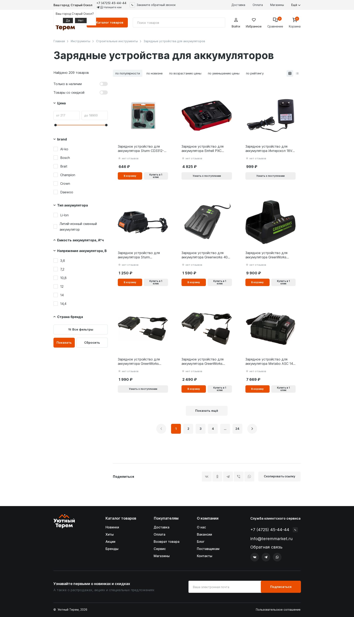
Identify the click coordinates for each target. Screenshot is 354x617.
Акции (110, 541)
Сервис (160, 549)
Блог (200, 541)
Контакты (204, 556)
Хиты (110, 534)
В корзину (130, 175)
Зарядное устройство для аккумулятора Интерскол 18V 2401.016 (268, 148)
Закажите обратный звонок (156, 5)
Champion (67, 175)
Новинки (112, 527)
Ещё (294, 5)
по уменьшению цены (223, 73)
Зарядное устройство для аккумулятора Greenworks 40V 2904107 (206, 255)
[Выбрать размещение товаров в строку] (297, 73)
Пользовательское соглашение (278, 609)
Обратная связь (266, 547)
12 (62, 286)
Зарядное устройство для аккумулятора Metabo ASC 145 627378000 (270, 361)
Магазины (277, 5)
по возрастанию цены (185, 73)
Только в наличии (67, 84)
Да (68, 20)
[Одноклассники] (217, 476)
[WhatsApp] (249, 476)
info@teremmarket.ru (271, 538)
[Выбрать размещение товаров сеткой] (290, 73)
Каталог (109, 22)
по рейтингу (255, 73)
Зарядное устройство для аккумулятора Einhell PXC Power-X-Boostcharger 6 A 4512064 (203, 148)
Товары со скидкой (68, 92)
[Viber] (239, 476)
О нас (201, 527)
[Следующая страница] (252, 429)
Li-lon (64, 215)
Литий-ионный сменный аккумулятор (78, 227)
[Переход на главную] (64, 538)
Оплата (258, 5)
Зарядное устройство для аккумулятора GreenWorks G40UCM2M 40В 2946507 (139, 361)
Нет (81, 20)
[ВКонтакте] (207, 476)
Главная (59, 41)
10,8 (63, 278)
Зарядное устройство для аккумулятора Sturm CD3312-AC (141, 148)
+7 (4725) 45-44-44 (111, 3)
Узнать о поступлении (207, 175)
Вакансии (204, 534)
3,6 (62, 261)
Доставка (238, 5)
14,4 (63, 304)
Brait (63, 166)
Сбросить (92, 342)
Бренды (112, 549)
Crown (65, 183)
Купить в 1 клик (155, 176)
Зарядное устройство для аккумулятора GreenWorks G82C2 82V (266, 255)
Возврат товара (166, 541)
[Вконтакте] (254, 557)
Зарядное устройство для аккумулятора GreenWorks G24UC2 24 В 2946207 (203, 361)
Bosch (65, 158)
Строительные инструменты (117, 41)
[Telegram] (228, 476)
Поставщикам (208, 549)
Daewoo (66, 192)
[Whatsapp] (277, 557)
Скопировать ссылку (279, 476)
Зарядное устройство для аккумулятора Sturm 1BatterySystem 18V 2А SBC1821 (139, 255)
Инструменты (80, 41)
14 (62, 295)
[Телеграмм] (266, 557)
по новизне (154, 73)
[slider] (55, 125)
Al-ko (64, 149)
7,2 (62, 269)
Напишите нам (112, 7)
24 (237, 429)
